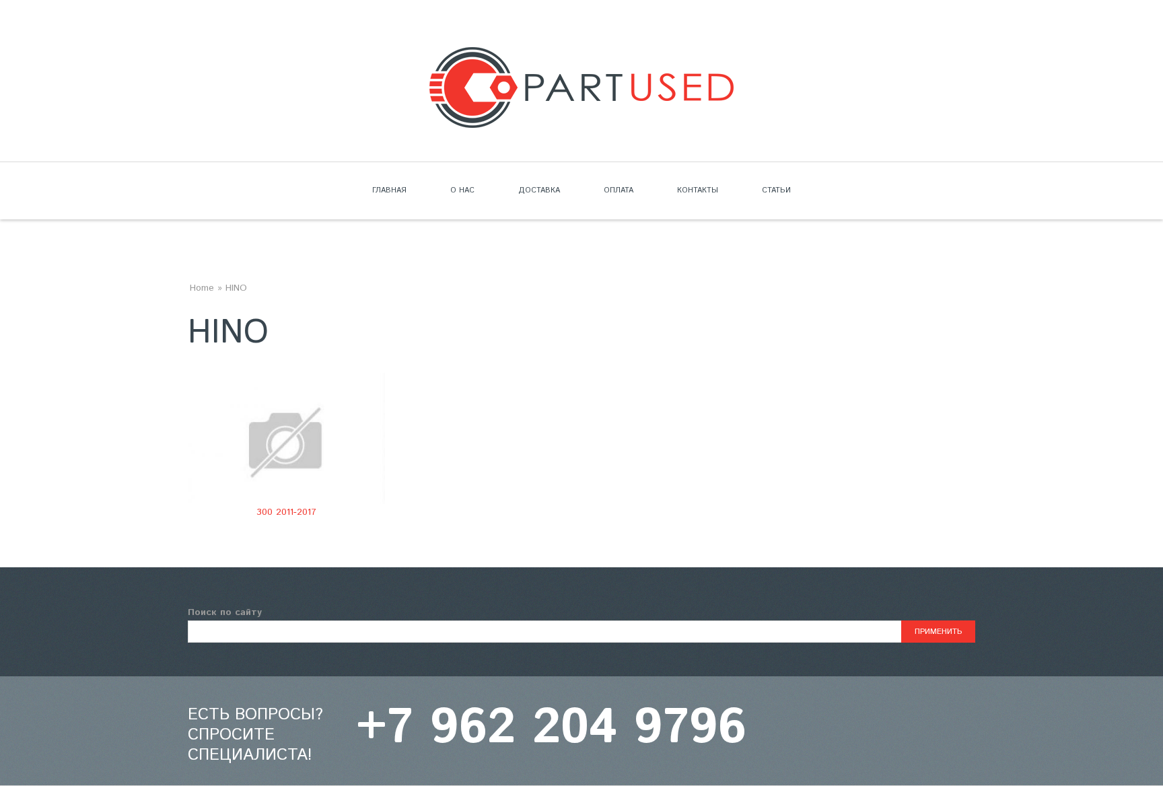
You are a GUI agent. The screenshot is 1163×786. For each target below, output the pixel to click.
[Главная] (581, 55)
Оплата (618, 190)
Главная (389, 190)
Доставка (539, 190)
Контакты (697, 190)
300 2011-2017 (286, 512)
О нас (462, 190)
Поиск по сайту (225, 612)
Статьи (776, 190)
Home (202, 288)
